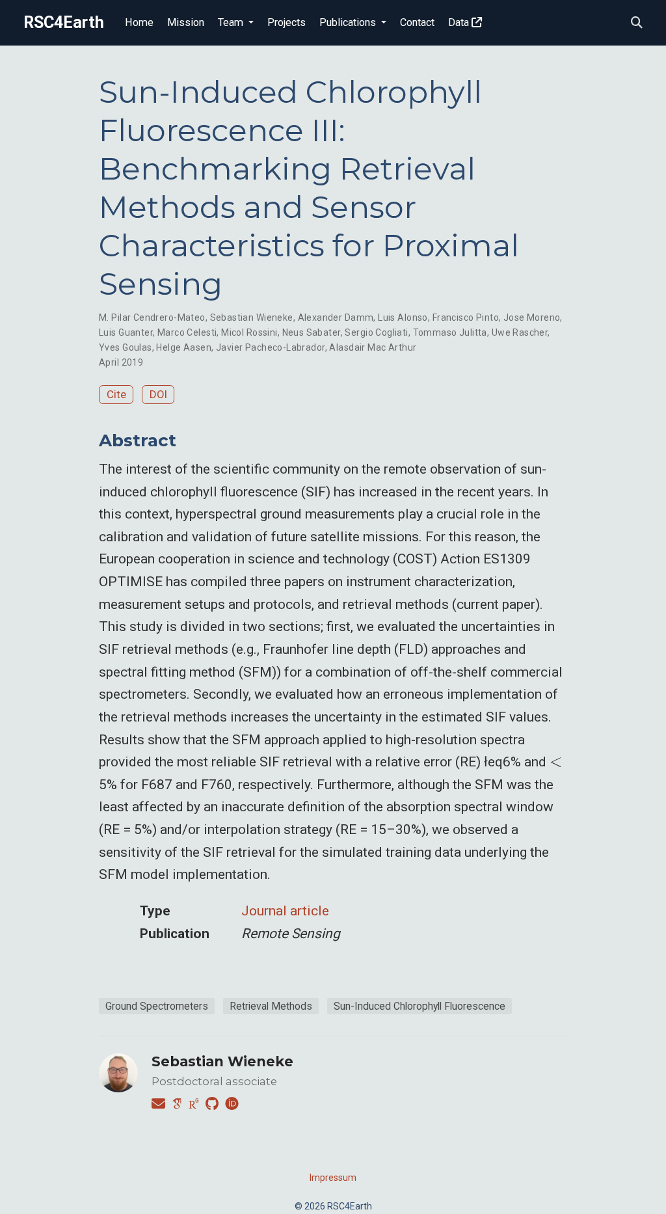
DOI (158, 394)
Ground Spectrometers (156, 1006)
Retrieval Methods (271, 1006)
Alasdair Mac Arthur (372, 347)
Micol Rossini (249, 332)
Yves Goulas (125, 347)
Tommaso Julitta (450, 332)
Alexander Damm (336, 317)
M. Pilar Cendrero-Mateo (152, 317)
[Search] (637, 23)
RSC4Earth (63, 22)
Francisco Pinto (466, 317)
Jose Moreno (532, 317)
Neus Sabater (311, 332)
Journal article (285, 911)
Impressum (333, 1177)
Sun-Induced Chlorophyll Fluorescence (419, 1006)
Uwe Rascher (520, 332)
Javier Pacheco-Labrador (270, 347)
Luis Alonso (403, 317)
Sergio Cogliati (376, 332)
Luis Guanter (126, 332)
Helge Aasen (183, 347)
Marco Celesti (187, 332)
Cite (116, 394)
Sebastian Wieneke (251, 317)
